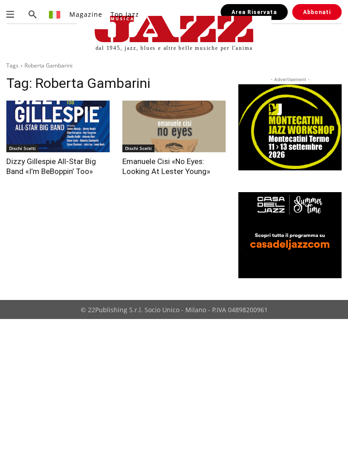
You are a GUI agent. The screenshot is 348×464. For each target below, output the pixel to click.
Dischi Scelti (22, 148)
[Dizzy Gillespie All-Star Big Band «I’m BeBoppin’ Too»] (58, 126)
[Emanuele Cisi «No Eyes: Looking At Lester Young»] (174, 126)
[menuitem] (55, 14)
